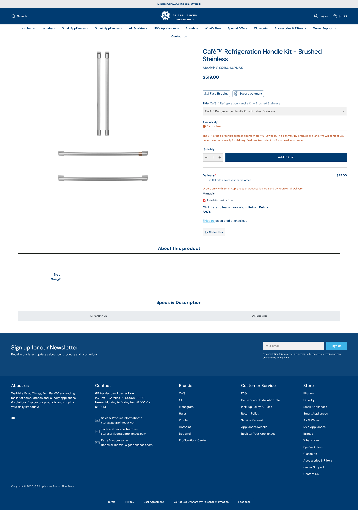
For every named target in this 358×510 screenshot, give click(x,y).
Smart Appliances (315, 413)
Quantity (209, 149)
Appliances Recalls (254, 427)
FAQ (244, 393)
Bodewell (185, 434)
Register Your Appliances (258, 434)
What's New (311, 440)
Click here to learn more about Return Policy (235, 207)
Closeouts (310, 454)
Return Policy (250, 413)
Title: (241, 103)
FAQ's (207, 212)
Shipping (209, 221)
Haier (182, 413)
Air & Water (311, 420)
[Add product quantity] (219, 157)
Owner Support (313, 467)
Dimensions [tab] (259, 315)
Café (182, 393)
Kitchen (308, 393)
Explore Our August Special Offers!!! (179, 3)
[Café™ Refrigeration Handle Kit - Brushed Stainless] (103, 139)
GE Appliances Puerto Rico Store (54, 486)
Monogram (186, 407)
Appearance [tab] (98, 315)
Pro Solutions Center (193, 440)
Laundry (309, 400)
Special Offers (313, 447)
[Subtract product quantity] (206, 157)
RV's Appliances (314, 427)
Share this (216, 232)
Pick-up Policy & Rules (256, 407)
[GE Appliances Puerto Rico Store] (179, 16)
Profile (183, 420)
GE (181, 400)
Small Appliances (315, 407)
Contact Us (311, 474)
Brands (308, 434)
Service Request (252, 420)
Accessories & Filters (317, 460)
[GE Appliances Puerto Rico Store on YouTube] (13, 419)
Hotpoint (185, 427)
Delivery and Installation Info (260, 400)
